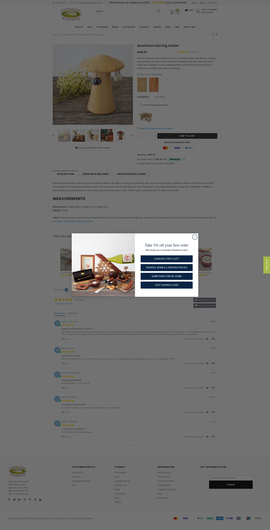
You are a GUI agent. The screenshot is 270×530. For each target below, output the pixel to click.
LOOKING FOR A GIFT (166, 259)
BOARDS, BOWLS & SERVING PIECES (166, 267)
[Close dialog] (194, 237)
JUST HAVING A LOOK (166, 285)
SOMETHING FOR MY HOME (167, 276)
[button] (266, 265)
